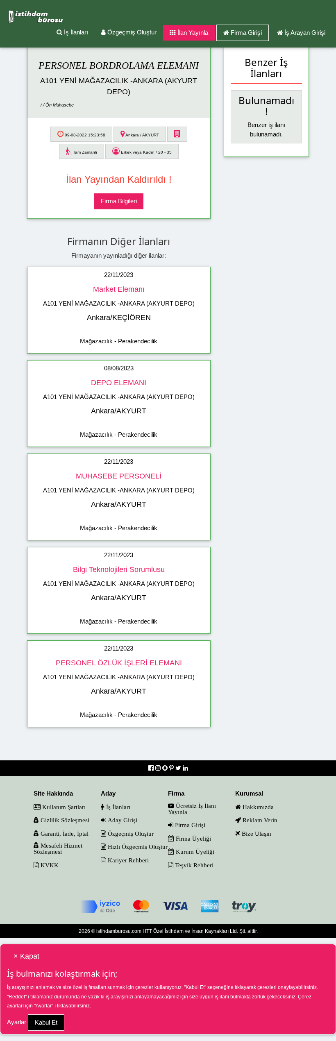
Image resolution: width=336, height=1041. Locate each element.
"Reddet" (17, 997)
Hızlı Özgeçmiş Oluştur (137, 847)
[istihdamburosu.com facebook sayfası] (151, 767)
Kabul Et (46, 1022)
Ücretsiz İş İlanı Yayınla (192, 809)
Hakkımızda (257, 807)
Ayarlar (16, 1021)
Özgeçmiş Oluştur (131, 32)
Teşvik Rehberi (193, 865)
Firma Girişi (246, 32)
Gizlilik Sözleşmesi (64, 820)
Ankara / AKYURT (142, 135)
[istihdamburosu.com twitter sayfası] (179, 767)
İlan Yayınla (192, 32)
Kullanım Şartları (63, 807)
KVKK (49, 865)
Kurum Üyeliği (194, 851)
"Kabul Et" (195, 987)
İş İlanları (75, 32)
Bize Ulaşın (255, 833)
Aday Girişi (121, 820)
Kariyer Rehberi (127, 860)
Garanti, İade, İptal (64, 833)
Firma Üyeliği (192, 838)
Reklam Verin (259, 820)
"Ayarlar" (43, 1006)
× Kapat (26, 956)
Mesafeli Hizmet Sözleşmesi (58, 848)
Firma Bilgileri (119, 200)
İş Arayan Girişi (304, 32)
